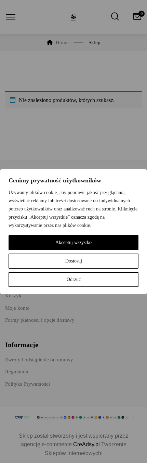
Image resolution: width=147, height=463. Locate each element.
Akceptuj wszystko (73, 242)
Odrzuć (74, 279)
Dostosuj (73, 260)
